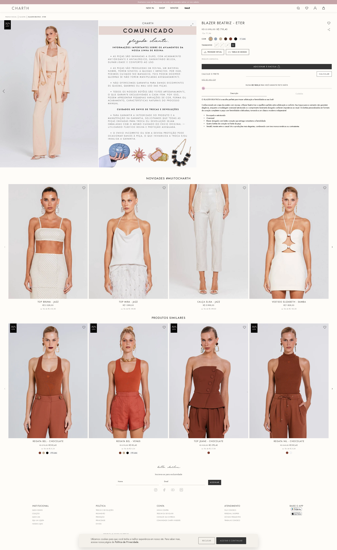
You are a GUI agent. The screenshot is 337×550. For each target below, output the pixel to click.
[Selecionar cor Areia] (220, 38)
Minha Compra (163, 510)
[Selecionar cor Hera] (225, 38)
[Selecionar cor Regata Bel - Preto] (47, 453)
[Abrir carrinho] (323, 8)
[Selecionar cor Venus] (230, 38)
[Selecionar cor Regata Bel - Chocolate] (40, 453)
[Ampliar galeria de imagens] (192, 25)
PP (41, 296)
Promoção (100, 517)
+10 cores (53, 453)
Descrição (234, 93)
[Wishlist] (306, 8)
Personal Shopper (231, 513)
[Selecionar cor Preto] (235, 38)
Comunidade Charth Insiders (168, 520)
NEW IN (150, 8)
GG (57, 436)
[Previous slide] (4, 247)
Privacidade (100, 520)
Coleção (35, 513)
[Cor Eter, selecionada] (210, 38)
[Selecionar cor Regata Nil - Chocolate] (287, 452)
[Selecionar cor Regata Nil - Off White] (291, 452)
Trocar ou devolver (165, 513)
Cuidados (299, 93)
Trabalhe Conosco (232, 520)
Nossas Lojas (37, 524)
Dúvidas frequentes (232, 517)
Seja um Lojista (38, 520)
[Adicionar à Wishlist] (329, 23)
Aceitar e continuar (231, 540)
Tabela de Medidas (239, 52)
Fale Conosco (230, 510)
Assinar (214, 482)
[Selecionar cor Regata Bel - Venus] (120, 453)
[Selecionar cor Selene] (215, 38)
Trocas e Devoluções (104, 510)
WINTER (174, 8)
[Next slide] (332, 247)
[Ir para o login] (315, 8)
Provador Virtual (214, 52)
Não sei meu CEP (209, 80)
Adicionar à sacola (265, 66)
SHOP (162, 8)
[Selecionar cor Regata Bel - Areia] (43, 453)
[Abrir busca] (298, 8)
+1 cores (243, 39)
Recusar (206, 540)
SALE (187, 8)
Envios (98, 524)
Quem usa (36, 517)
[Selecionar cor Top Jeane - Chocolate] (208, 452)
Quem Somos (37, 510)
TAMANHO (207, 45)
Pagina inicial (11, 17)
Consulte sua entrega (166, 517)
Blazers (22, 17)
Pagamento (100, 513)
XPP (279, 296)
